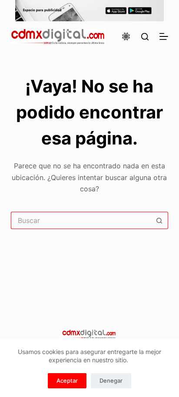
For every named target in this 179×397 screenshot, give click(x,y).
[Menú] (163, 36)
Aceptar (67, 380)
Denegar (111, 380)
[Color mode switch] (126, 36)
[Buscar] (145, 36)
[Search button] (159, 220)
